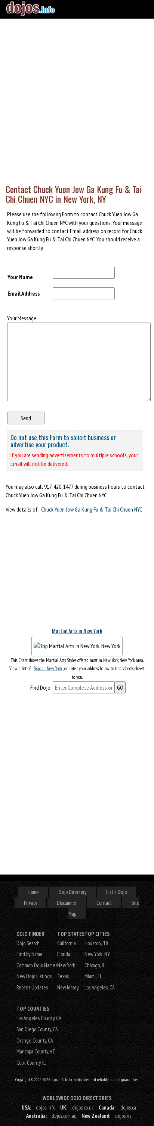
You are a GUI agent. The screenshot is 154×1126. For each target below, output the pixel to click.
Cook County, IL (31, 1062)
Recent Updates (32, 987)
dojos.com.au (64, 1115)
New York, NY (97, 954)
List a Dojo (116, 891)
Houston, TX (96, 943)
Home (33, 891)
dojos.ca (128, 1107)
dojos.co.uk (83, 1107)
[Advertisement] (77, 99)
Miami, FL (93, 976)
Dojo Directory (72, 891)
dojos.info (45, 1107)
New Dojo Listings (34, 976)
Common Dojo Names (36, 965)
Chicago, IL (94, 965)
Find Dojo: (41, 687)
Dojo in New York (48, 668)
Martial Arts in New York (77, 631)
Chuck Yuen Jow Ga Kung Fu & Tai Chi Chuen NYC (91, 509)
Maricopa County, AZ (35, 1051)
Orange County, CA (34, 1040)
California (66, 943)
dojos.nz (123, 1115)
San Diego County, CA (37, 1029)
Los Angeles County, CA (38, 1018)
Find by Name (29, 954)
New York (66, 965)
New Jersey (67, 987)
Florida (63, 954)
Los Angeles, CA (99, 987)
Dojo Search (28, 943)
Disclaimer (67, 902)
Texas (63, 976)
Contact (104, 902)
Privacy (30, 902)
